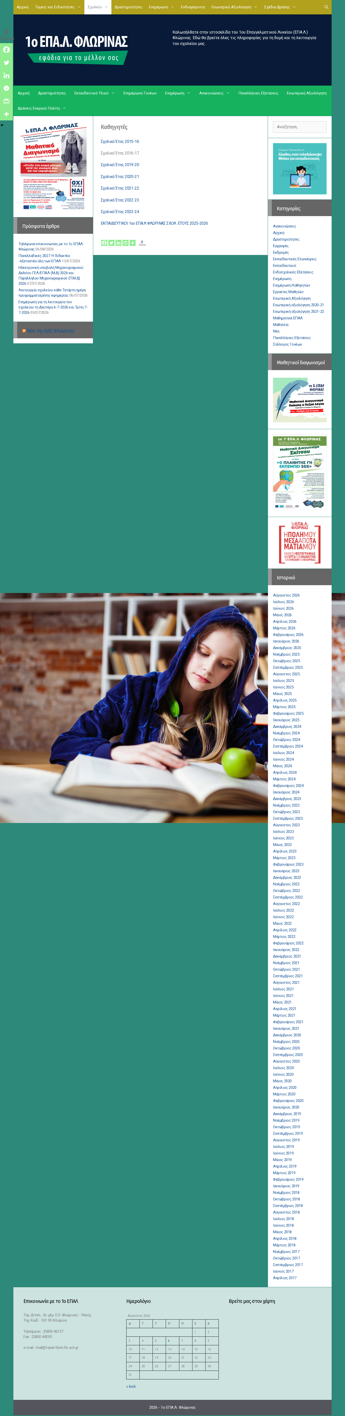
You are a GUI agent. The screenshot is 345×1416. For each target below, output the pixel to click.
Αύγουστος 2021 (286, 982)
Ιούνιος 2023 (283, 838)
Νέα (276, 331)
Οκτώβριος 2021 (286, 969)
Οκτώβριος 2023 (286, 812)
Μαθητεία (280, 324)
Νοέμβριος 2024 (286, 733)
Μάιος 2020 (282, 1081)
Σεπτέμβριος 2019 (288, 1133)
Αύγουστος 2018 (286, 1212)
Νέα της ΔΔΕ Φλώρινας (50, 331)
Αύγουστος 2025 (286, 674)
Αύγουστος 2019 (286, 1140)
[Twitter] (111, 239)
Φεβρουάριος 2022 (288, 943)
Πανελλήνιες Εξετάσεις (258, 93)
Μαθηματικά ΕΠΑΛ (288, 318)
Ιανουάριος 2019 (286, 1186)
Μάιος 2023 (282, 844)
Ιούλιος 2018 (283, 1219)
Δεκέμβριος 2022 (287, 877)
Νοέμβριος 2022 (286, 884)
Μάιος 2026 (282, 615)
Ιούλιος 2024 (283, 753)
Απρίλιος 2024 (285, 772)
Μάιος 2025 (282, 693)
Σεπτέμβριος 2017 (288, 1265)
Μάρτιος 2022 (284, 936)
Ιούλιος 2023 (283, 831)
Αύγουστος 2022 (286, 904)
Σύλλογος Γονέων (287, 344)
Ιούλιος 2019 (283, 1146)
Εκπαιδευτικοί (284, 265)
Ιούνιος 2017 (283, 1271)
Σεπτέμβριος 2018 (288, 1205)
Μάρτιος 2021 (284, 1015)
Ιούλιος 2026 (283, 602)
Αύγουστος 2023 (286, 825)
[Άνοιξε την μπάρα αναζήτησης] (326, 7)
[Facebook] (104, 239)
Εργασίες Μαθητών (288, 292)
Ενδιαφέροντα (193, 7)
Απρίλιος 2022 (285, 930)
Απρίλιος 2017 (285, 1278)
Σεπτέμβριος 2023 (288, 818)
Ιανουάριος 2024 (286, 792)
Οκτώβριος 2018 (286, 1199)
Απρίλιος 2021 (285, 1009)
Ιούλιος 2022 (283, 910)
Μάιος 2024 (282, 766)
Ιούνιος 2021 (283, 995)
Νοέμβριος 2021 (286, 963)
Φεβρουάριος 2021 (288, 1022)
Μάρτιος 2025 (284, 707)
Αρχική (23, 7)
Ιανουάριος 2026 (286, 641)
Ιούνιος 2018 (283, 1225)
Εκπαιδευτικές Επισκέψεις (294, 259)
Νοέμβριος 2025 (286, 654)
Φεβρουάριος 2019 (288, 1179)
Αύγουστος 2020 (286, 1061)
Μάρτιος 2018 (284, 1245)
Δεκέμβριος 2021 (287, 956)
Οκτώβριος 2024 (286, 739)
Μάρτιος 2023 (284, 858)
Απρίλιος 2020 (285, 1087)
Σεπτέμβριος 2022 (288, 897)
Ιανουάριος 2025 (286, 720)
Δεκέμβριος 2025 (287, 648)
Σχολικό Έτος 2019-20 (120, 164)
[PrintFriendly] (125, 239)
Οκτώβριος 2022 (286, 890)
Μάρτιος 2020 (284, 1094)
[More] (133, 239)
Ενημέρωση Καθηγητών (291, 285)
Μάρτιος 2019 (284, 1173)
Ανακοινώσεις (211, 93)
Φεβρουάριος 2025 (288, 713)
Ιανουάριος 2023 (286, 871)
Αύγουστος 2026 (286, 595)
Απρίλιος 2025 (285, 700)
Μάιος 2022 (282, 923)
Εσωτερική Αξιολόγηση (231, 7)
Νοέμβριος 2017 (286, 1251)
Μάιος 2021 (282, 1002)
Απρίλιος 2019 (285, 1166)
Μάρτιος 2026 (284, 628)
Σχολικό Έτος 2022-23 (120, 200)
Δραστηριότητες (128, 7)
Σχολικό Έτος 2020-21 (120, 176)
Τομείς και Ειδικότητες (55, 7)
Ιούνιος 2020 (283, 1074)
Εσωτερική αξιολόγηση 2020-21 (298, 305)
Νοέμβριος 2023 (286, 805)
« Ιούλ (131, 1386)
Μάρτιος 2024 (284, 779)
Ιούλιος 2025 (283, 680)
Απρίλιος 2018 (285, 1238)
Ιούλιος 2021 (283, 989)
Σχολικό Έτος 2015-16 (120, 141)
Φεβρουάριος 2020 (288, 1100)
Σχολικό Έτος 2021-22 (120, 188)
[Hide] (2, 125)
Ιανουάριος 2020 (286, 1107)
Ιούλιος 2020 (283, 1068)
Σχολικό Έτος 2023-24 (120, 211)
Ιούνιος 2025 (283, 687)
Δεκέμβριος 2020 (287, 1035)
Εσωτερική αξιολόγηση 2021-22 (298, 311)
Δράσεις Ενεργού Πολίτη (39, 108)
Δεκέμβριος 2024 (287, 726)
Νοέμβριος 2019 (286, 1120)
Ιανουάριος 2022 (286, 949)
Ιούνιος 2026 (283, 608)
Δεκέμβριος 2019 (287, 1114)
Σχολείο (95, 7)
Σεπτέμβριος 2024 (288, 746)
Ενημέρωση (158, 7)
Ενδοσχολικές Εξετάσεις (293, 272)
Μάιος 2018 (282, 1232)
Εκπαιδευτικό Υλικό (92, 93)
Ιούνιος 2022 (283, 917)
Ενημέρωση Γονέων (140, 93)
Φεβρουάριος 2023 (288, 864)
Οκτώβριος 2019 (286, 1127)
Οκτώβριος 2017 (286, 1258)
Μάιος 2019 (282, 1159)
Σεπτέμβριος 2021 (288, 976)
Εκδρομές (281, 252)
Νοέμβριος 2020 (286, 1041)
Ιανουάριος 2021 (286, 1028)
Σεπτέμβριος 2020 (288, 1054)
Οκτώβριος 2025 (286, 661)
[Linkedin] (118, 239)
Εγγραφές (281, 246)
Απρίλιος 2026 (285, 621)
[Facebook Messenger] (6, 88)
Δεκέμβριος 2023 (287, 798)
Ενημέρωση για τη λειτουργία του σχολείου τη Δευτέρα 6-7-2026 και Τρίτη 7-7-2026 (53, 307)
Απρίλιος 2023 (285, 851)
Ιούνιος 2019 (283, 1153)
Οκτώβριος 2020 (286, 1048)
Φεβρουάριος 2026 (288, 634)
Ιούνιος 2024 (283, 759)
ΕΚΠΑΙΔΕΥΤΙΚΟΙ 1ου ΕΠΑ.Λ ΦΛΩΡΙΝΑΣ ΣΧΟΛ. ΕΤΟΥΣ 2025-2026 (154, 223)
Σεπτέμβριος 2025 (288, 667)
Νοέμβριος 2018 (286, 1192)
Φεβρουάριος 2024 (288, 785)
